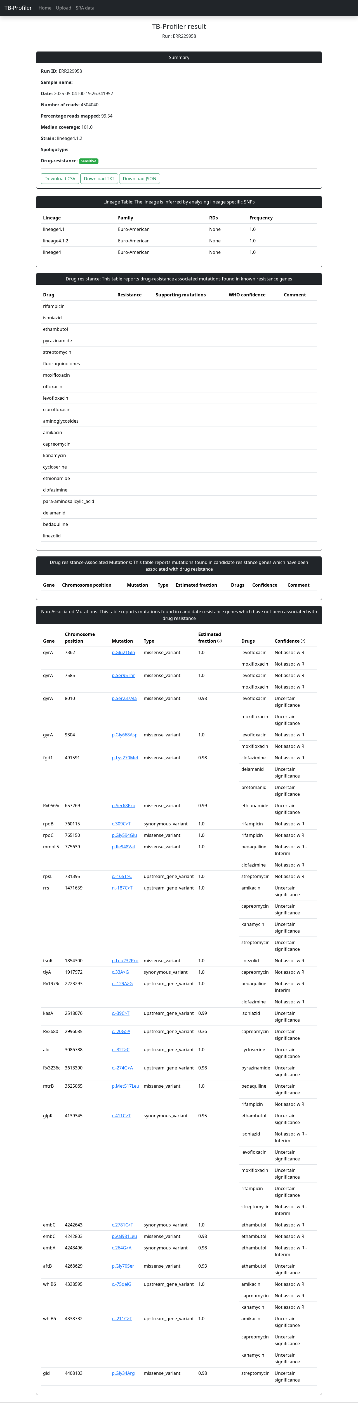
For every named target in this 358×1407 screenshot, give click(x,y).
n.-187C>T (122, 888)
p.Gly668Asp (125, 735)
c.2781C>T (122, 1225)
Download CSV (60, 178)
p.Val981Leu (124, 1236)
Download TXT (99, 178)
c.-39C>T (120, 1013)
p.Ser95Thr (123, 675)
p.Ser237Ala (124, 698)
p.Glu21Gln (123, 652)
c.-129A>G (122, 983)
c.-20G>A (121, 1031)
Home (45, 8)
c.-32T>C (120, 1050)
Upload (63, 8)
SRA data (85, 8)
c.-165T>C (122, 876)
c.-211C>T (122, 1318)
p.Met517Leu (125, 1086)
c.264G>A (121, 1248)
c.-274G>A (122, 1068)
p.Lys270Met (125, 758)
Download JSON (139, 178)
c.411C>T (121, 1116)
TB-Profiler (18, 7)
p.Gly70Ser (123, 1266)
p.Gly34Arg (123, 1373)
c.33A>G (120, 972)
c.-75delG (121, 1284)
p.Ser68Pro (123, 805)
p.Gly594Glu (124, 835)
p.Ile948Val (123, 847)
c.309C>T (121, 824)
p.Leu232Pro (125, 960)
